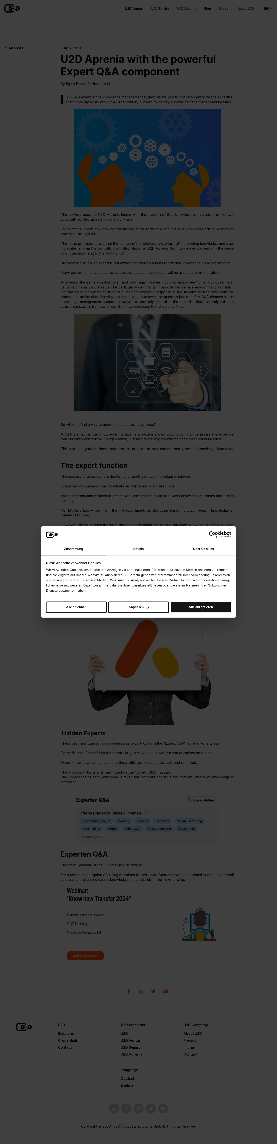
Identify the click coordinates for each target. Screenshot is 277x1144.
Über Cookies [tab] (203, 549)
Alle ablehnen (76, 607)
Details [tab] (138, 549)
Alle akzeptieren (201, 607)
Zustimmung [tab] (73, 549)
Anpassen (136, 607)
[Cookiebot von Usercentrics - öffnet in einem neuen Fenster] (212, 534)
